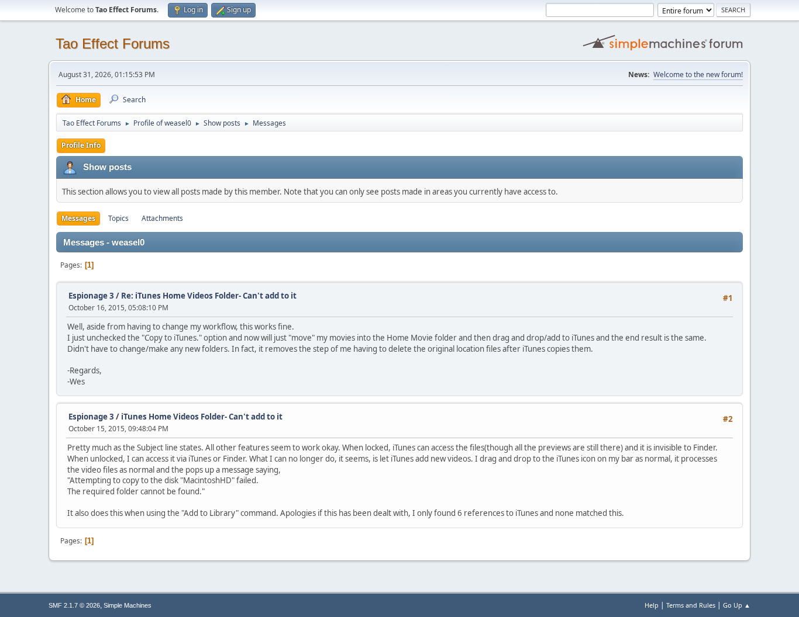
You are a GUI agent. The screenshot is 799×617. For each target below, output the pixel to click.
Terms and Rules (690, 605)
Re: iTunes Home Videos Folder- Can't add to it (209, 295)
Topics (118, 218)
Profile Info (81, 145)
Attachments (162, 218)
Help (652, 605)
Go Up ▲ (736, 605)
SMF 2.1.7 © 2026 (74, 605)
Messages (78, 218)
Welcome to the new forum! (698, 74)
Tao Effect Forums (113, 43)
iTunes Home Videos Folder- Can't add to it (202, 416)
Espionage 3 (91, 295)
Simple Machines (127, 605)
